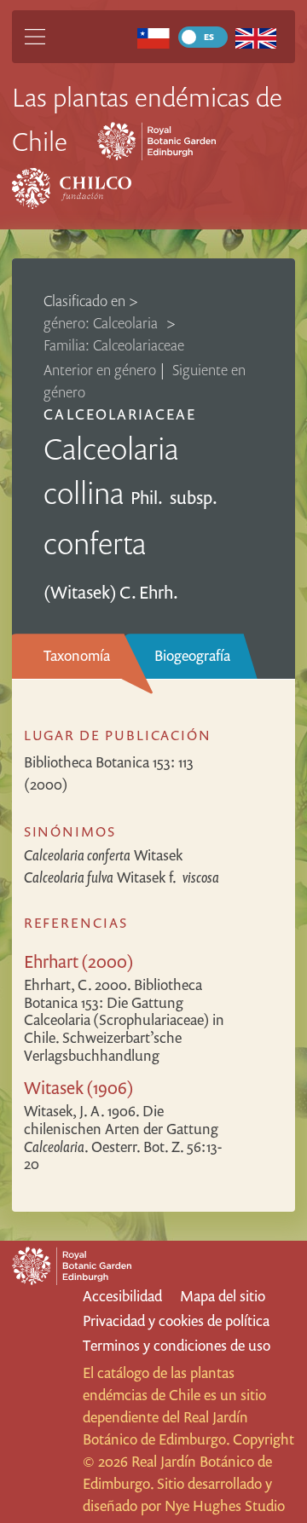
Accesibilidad (122, 1296)
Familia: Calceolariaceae (113, 345)
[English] (256, 37)
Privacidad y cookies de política (176, 1320)
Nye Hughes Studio (225, 1505)
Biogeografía (192, 655)
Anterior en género (99, 369)
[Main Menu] (34, 36)
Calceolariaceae (119, 414)
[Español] (153, 37)
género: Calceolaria (102, 323)
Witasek (103, 855)
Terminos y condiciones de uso (176, 1345)
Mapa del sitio (222, 1296)
